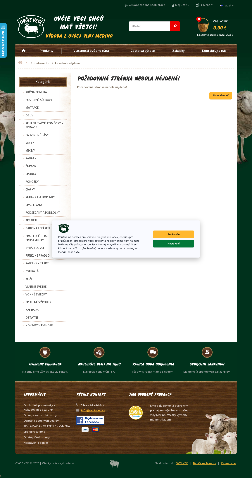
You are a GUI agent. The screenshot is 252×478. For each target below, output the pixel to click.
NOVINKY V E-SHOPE (39, 325)
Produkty (46, 50)
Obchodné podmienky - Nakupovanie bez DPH (39, 407)
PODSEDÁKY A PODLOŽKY (42, 213)
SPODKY (31, 174)
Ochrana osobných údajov (41, 420)
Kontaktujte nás (214, 50)
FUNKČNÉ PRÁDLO (37, 255)
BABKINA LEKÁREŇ (37, 228)
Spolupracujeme (34, 431)
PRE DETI (31, 220)
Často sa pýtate (143, 50)
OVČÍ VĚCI (182, 463)
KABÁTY (30, 158)
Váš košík (215, 24)
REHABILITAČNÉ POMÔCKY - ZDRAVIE (44, 125)
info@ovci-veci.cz (93, 410)
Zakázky (178, 50)
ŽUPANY (31, 166)
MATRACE (32, 108)
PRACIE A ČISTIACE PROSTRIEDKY (37, 238)
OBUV (29, 115)
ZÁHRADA (32, 310)
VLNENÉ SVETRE (35, 287)
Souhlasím (174, 234)
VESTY (29, 143)
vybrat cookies (124, 248)
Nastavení (173, 243)
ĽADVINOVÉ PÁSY (37, 135)
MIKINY (30, 150)
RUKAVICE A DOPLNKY (40, 197)
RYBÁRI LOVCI (34, 248)
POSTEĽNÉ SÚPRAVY (39, 100)
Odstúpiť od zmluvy (37, 437)
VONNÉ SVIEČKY (36, 294)
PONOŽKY (32, 182)
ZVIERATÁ (32, 271)
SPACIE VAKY (34, 205)
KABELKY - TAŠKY (37, 263)
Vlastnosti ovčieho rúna (91, 50)
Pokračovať (220, 95)
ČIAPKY (30, 189)
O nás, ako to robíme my (40, 415)
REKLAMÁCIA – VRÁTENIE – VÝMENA (47, 426)
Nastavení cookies (36, 442)
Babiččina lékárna (204, 463)
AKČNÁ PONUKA (36, 92)
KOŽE (28, 279)
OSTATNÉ (31, 318)
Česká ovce (228, 463)
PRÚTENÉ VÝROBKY (38, 302)
